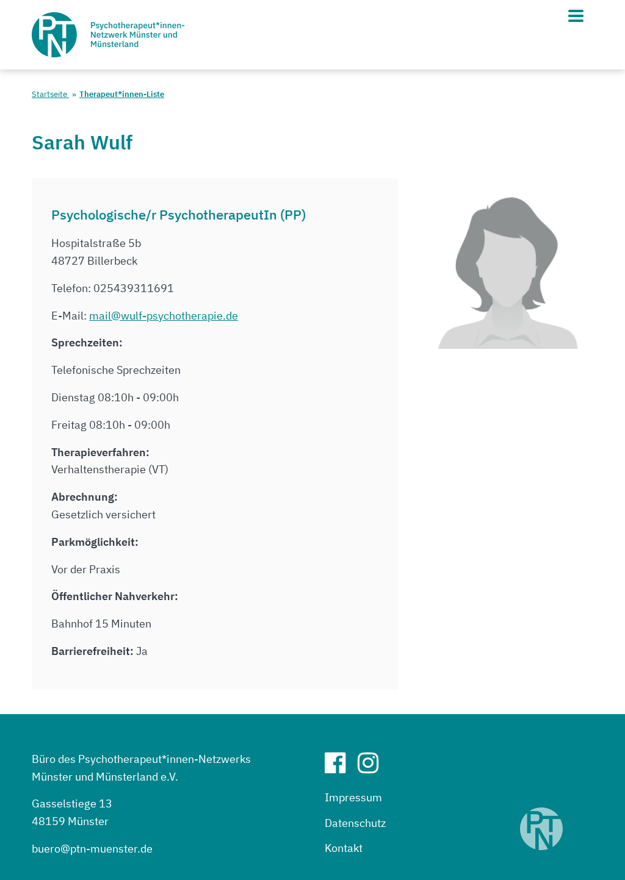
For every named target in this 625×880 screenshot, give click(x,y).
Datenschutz (355, 823)
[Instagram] (373, 767)
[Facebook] (340, 767)
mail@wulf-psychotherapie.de (163, 316)
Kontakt (344, 848)
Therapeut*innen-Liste (121, 94)
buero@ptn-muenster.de (92, 849)
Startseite (50, 94)
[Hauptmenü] (575, 16)
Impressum (353, 797)
